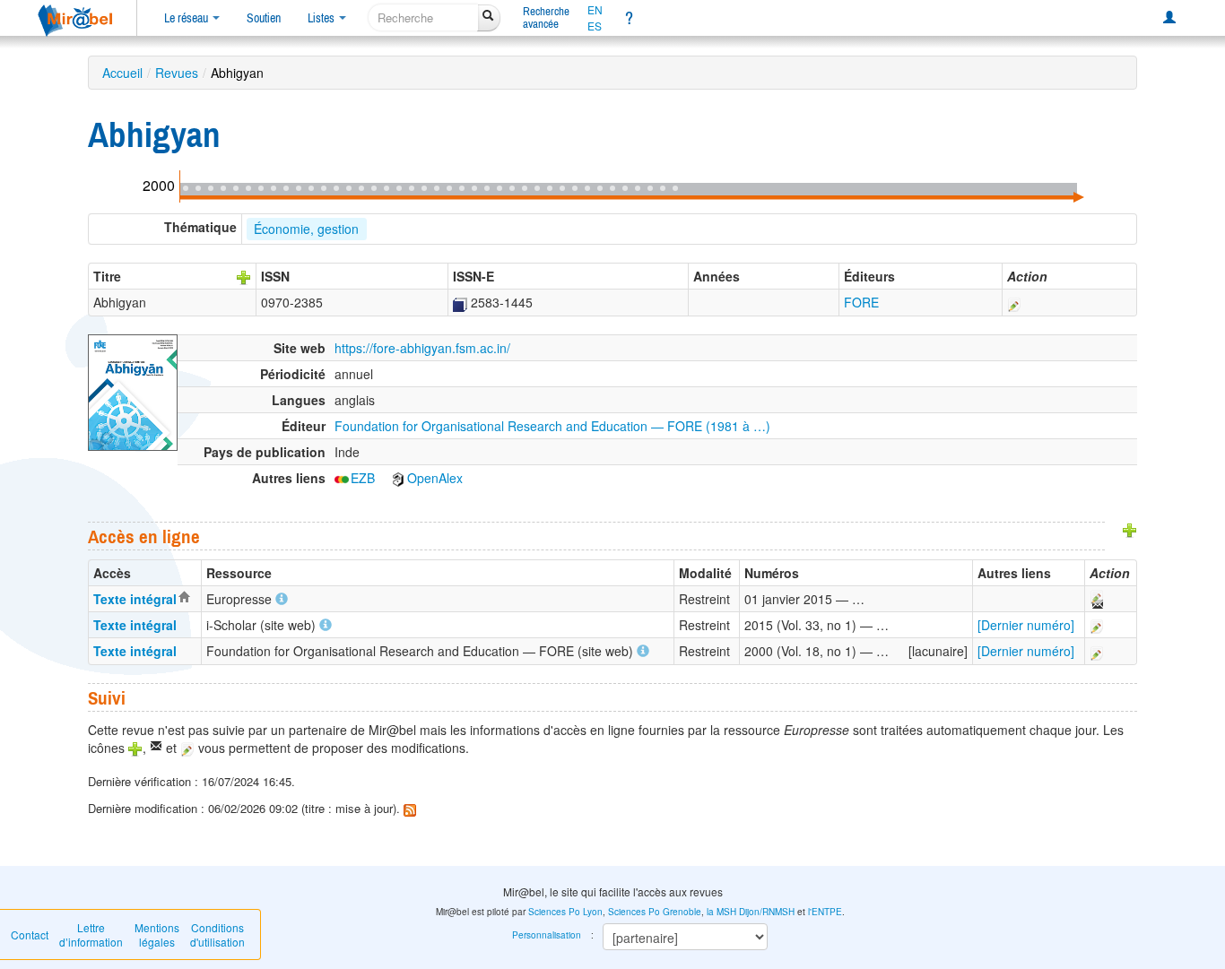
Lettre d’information (91, 934)
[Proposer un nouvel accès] (1130, 529)
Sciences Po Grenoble (654, 911)
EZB (363, 478)
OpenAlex (435, 478)
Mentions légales (157, 934)
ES (594, 26)
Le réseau (187, 18)
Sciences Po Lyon (565, 911)
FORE (861, 302)
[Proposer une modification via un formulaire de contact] (1096, 599)
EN (595, 10)
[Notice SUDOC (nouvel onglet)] (460, 302)
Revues (176, 73)
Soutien (264, 18)
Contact (29, 934)
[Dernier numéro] (1025, 625)
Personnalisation (546, 935)
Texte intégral (135, 599)
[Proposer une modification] (1014, 302)
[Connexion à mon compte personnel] (1169, 18)
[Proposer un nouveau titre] (244, 276)
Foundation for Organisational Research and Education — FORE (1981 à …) (552, 426)
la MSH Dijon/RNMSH (751, 911)
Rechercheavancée (546, 17)
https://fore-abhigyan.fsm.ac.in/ (422, 348)
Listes (322, 18)
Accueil (122, 73)
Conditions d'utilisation (217, 934)
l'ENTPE (825, 911)
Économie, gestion (306, 229)
